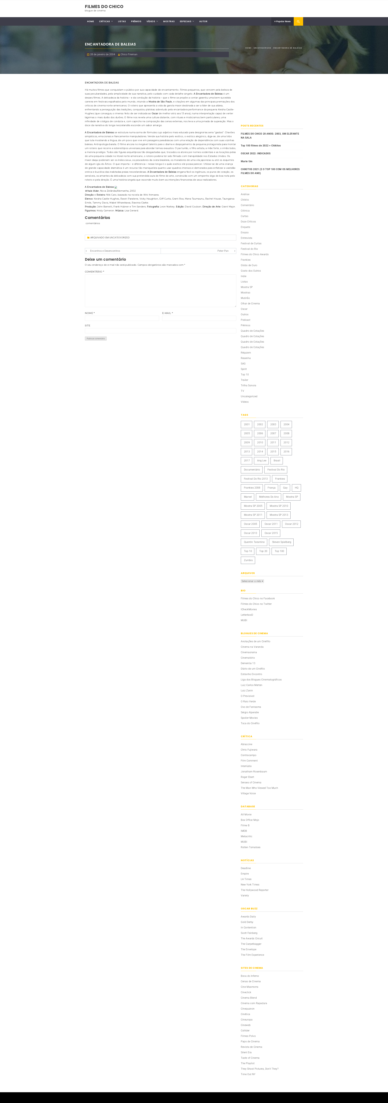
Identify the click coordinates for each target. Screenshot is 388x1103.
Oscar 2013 (250, 533)
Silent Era (246, 1052)
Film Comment (249, 760)
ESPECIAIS (185, 21)
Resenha (246, 358)
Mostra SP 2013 (279, 514)
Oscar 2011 (271, 524)
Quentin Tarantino (254, 542)
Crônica (245, 210)
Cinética (245, 1014)
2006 (260, 433)
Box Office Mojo (250, 820)
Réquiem (246, 352)
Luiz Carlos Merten (251, 685)
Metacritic (246, 836)
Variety (245, 895)
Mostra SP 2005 (253, 505)
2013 (247, 451)
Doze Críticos (248, 221)
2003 (273, 424)
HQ (296, 487)
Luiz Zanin (247, 690)
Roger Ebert (247, 777)
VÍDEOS (151, 21)
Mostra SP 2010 (279, 505)
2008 (286, 433)
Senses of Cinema (251, 782)
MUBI (244, 620)
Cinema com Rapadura (254, 1003)
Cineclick (246, 992)
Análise (245, 194)
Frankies (246, 259)
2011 (273, 442)
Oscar (244, 309)
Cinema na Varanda (252, 646)
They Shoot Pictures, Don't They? (259, 1068)
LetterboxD (247, 614)
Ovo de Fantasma (251, 706)
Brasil (277, 460)
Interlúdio (246, 766)
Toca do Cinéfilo (250, 723)
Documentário (252, 469)
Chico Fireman (129, 54)
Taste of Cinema (250, 1057)
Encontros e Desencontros (105, 250)
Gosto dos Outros (251, 270)
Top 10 (245, 374)
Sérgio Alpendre (250, 712)
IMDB (244, 830)
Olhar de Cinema (250, 303)
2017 (247, 460)
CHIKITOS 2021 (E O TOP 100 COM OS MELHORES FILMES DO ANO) (270, 171)
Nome (90, 313)
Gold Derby (247, 922)
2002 (260, 424)
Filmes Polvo (248, 1036)
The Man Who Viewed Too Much (259, 788)
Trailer (244, 380)
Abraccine (246, 744)
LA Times (246, 879)
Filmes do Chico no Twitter (256, 603)
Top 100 (279, 551)
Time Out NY (248, 1074)
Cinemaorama (249, 652)
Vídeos (245, 401)
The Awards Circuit (252, 938)
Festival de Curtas (251, 243)
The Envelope (248, 949)
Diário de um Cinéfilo (253, 668)
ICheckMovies (249, 609)
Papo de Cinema (250, 1041)
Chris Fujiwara (249, 749)
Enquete (245, 227)
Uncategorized (119, 237)
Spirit (244, 369)
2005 (247, 433)
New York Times (250, 884)
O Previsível (247, 696)
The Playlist (247, 1063)
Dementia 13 (248, 663)
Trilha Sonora (248, 385)
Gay (285, 487)
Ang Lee (261, 460)
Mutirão (245, 298)
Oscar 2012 (291, 524)
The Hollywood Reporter (254, 890)
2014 (260, 451)
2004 (286, 424)
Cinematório (248, 657)
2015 (273, 451)
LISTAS (122, 21)
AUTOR (203, 21)
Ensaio (245, 232)
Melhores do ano (269, 496)
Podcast (245, 319)
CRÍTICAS (104, 21)
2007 (273, 433)
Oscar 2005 (250, 524)
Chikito (245, 199)
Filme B (245, 825)
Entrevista (246, 238)
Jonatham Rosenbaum (254, 771)
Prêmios (245, 325)
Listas (244, 281)
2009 (247, 442)
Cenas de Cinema (251, 981)
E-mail (167, 313)
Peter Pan (223, 250)
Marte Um (247, 161)
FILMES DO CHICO (104, 7)
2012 (286, 442)
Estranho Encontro (251, 674)
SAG (243, 363)
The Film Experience (252, 954)
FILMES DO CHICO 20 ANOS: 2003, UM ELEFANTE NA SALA (270, 135)
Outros (245, 314)
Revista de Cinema (251, 1046)
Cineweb (246, 1025)
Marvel (248, 496)
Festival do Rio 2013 (256, 478)
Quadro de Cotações (252, 330)
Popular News (283, 21)
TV (242, 390)
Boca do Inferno (250, 975)
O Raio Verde (248, 701)
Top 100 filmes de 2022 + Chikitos (261, 145)
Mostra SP (247, 287)
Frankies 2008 (252, 487)
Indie (243, 276)
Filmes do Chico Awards (255, 254)
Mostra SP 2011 (253, 514)
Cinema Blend (249, 997)
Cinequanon (248, 1008)
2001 (247, 424)
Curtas (244, 216)
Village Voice (248, 793)
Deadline (246, 868)
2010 (260, 442)
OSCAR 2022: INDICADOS (256, 153)
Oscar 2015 (271, 533)
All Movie (246, 814)
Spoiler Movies (249, 717)
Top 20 (263, 551)
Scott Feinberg (249, 933)
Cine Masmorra (249, 986)
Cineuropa (247, 1019)
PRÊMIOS (136, 21)
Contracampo (248, 755)
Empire (245, 873)
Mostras (245, 292)
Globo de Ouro (249, 265)
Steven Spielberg (281, 542)
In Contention (248, 927)
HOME (90, 21)
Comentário (94, 271)
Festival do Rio (249, 248)
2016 (286, 451)
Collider (245, 1030)
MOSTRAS (169, 21)
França (272, 487)
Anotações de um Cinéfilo (255, 641)
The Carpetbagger (251, 943)
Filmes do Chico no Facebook (258, 598)
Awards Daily (248, 916)
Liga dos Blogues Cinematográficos (261, 679)
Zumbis (248, 560)
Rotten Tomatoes (251, 847)
